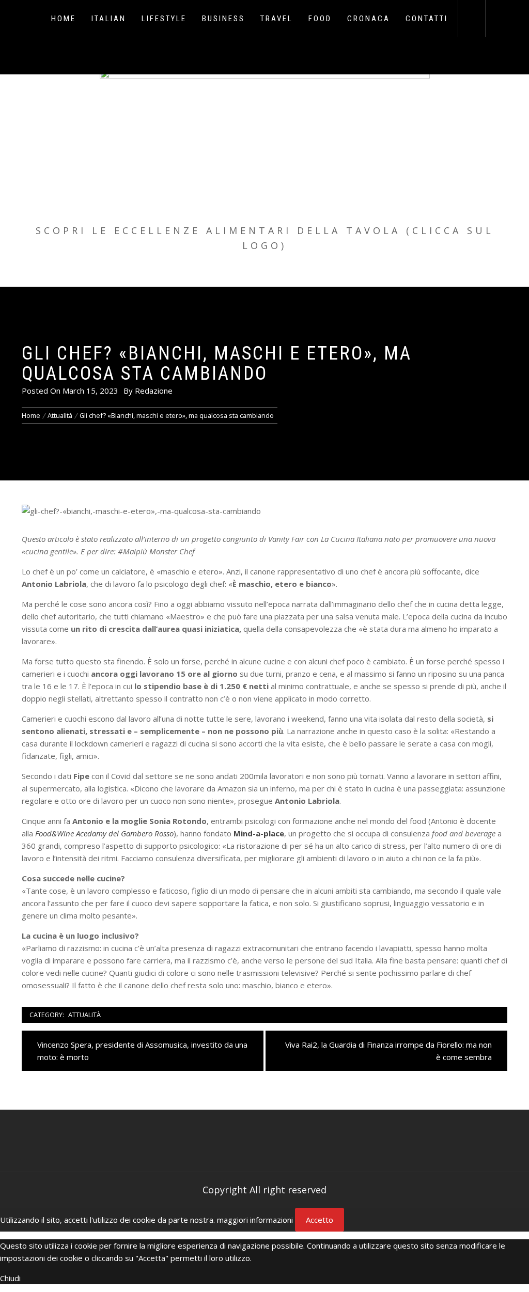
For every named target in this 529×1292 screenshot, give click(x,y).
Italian (108, 18)
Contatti (427, 18)
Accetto (319, 1220)
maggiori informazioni (255, 1220)
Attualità (84, 1014)
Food (320, 18)
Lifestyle (164, 18)
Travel (276, 18)
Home (63, 18)
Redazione (154, 390)
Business (223, 18)
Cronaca (368, 18)
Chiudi (10, 1278)
